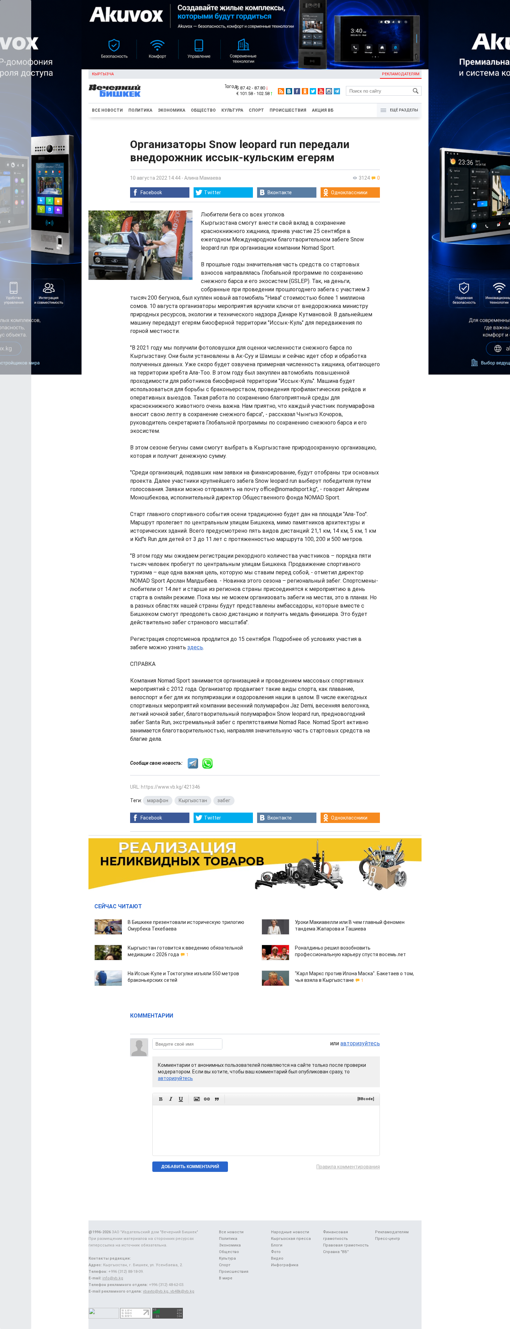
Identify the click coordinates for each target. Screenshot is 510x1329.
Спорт (256, 110)
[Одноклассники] (305, 91)
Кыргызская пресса (291, 1238)
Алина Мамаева (202, 178)
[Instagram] (329, 91)
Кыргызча (103, 74)
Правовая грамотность (346, 1245)
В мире (225, 1278)
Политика (140, 110)
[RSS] (281, 91)
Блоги (276, 1245)
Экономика (171, 110)
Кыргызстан (193, 800)
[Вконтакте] (289, 91)
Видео (277, 1258)
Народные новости (290, 1232)
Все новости (107, 110)
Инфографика (284, 1265)
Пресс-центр (387, 1238)
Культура (232, 110)
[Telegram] (337, 91)
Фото (276, 1252)
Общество (203, 110)
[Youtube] (321, 91)
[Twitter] (313, 91)
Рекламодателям (400, 74)
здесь (195, 647)
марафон (157, 800)
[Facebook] (297, 91)
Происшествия (288, 110)
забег (224, 800)
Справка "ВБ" (336, 1252)
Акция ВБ (322, 110)
